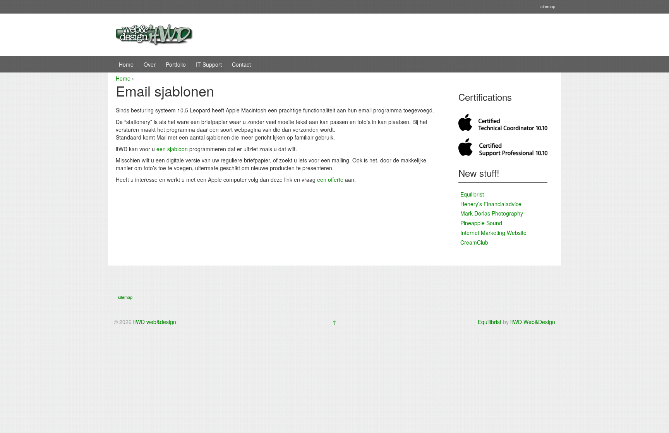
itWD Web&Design (532, 322)
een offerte (330, 179)
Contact (241, 64)
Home (126, 64)
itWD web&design (154, 322)
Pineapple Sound (481, 223)
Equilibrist (472, 194)
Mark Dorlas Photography (491, 213)
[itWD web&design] (154, 34)
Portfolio (176, 64)
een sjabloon (172, 149)
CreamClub (474, 242)
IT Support (209, 64)
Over (150, 64)
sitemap (547, 6)
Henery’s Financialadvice (490, 204)
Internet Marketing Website (493, 232)
